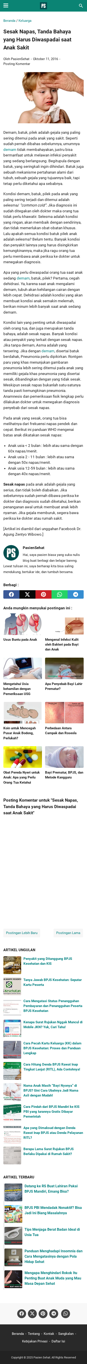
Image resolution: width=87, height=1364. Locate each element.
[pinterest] (43, 594)
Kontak (49, 1334)
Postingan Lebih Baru (21, 933)
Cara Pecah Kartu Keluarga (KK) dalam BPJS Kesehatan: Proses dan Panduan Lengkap (52, 1048)
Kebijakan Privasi (35, 1341)
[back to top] (78, 1354)
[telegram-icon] (53, 1313)
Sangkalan (66, 1334)
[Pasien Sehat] (43, 6)
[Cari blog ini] (81, 5)
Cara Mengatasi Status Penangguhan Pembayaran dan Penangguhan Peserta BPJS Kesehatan (52, 1006)
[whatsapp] (60, 594)
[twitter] (27, 594)
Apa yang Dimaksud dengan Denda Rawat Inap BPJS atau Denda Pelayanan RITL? (53, 1133)
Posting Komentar (16, 64)
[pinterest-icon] (43, 1313)
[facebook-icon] (21, 1313)
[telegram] (76, 594)
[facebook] (11, 594)
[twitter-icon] (32, 1313)
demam (10, 149)
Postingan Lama (68, 933)
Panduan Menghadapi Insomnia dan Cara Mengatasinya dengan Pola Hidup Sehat (54, 1256)
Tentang (34, 1334)
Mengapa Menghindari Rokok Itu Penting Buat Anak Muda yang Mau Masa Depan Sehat (53, 1278)
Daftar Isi (58, 1341)
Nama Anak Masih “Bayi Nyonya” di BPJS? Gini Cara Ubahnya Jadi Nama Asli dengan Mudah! (50, 1091)
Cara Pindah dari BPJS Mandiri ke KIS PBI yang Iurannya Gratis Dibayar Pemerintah (51, 1112)
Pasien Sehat (41, 1357)
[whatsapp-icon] (65, 1313)
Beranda (18, 1334)
